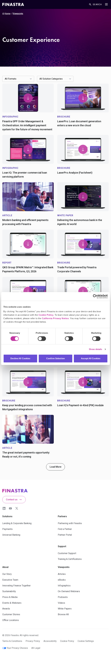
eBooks (62, 579)
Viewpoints (18, 13)
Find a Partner (65, 529)
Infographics (64, 585)
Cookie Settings (86, 641)
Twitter (16, 508)
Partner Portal (65, 534)
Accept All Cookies (90, 358)
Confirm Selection (55, 358)
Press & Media (9, 597)
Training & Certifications (70, 559)
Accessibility (50, 641)
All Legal (35, 648)
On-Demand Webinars (69, 591)
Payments (7, 529)
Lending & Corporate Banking (17, 523)
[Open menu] (106, 4)
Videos (61, 603)
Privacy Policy (33, 641)
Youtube (10, 508)
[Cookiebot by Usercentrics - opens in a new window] (95, 296)
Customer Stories (11, 614)
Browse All (63, 614)
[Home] (13, 4)
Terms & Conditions (12, 641)
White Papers (65, 608)
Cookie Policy (46, 315)
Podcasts (63, 597)
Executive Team (10, 579)
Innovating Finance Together (16, 585)
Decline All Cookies (20, 358)
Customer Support (67, 553)
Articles (62, 574)
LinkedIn (4, 508)
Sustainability (9, 591)
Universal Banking (11, 534)
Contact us (11, 499)
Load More (55, 466)
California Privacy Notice (55, 318)
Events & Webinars (11, 603)
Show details (95, 349)
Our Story (7, 574)
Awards (6, 608)
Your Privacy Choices (17, 648)
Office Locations (10, 620)
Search (97, 4)
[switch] (42, 338)
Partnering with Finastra (70, 523)
